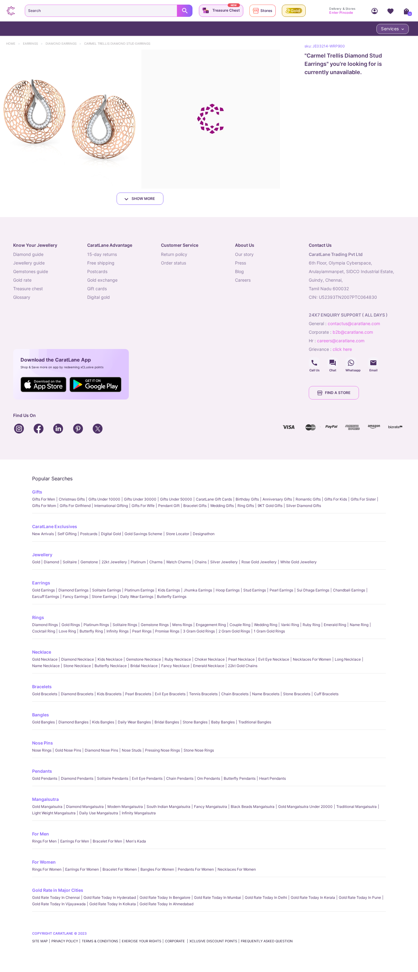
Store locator (177, 533)
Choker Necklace (210, 659)
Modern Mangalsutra (125, 806)
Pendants (42, 771)
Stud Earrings (254, 590)
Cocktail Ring (43, 631)
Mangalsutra (45, 799)
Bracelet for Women (120, 869)
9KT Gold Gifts (270, 505)
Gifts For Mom (44, 505)
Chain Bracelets (234, 694)
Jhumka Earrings (198, 590)
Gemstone (89, 562)
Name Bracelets (265, 694)
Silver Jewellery (224, 562)
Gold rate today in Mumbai (217, 897)
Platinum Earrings (139, 590)
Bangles (40, 714)
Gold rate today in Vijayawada (59, 904)
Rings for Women (47, 869)
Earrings (33, 43)
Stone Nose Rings (199, 750)
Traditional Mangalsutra (356, 806)
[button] (69, 119)
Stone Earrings (104, 596)
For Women (44, 862)
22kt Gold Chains (242, 665)
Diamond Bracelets (77, 694)
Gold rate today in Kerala (313, 897)
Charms (155, 562)
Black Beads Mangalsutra (252, 806)
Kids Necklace (110, 659)
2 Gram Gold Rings (234, 631)
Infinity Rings (117, 631)
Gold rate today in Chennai (56, 897)
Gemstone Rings (155, 624)
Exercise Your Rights (141, 941)
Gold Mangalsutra (47, 806)
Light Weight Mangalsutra (54, 813)
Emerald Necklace (208, 665)
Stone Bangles (195, 722)
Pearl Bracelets (138, 694)
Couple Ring (240, 624)
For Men (40, 833)
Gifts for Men (43, 499)
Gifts (37, 491)
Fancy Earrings (75, 596)
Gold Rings (71, 624)
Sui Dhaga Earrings (313, 590)
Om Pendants (208, 778)
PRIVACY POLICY (64, 941)
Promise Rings (167, 631)
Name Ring (359, 624)
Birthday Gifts (247, 499)
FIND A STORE (337, 392)
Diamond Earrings (64, 43)
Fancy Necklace (175, 665)
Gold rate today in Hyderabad (110, 897)
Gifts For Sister (363, 499)
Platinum (138, 562)
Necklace (41, 652)
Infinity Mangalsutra (139, 813)
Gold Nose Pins (68, 750)
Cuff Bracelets (326, 694)
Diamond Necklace (77, 659)
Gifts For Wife (143, 505)
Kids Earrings (169, 590)
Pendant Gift (169, 505)
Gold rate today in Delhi (266, 897)
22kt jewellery (114, 562)
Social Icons (314, 362)
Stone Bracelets (296, 694)
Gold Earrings (43, 590)
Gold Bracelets (44, 694)
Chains (201, 562)
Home (13, 43)
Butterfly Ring (91, 631)
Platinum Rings (96, 624)
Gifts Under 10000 (104, 499)
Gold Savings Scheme (143, 533)
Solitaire (70, 562)
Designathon (204, 533)
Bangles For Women (157, 869)
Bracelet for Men (107, 841)
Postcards (88, 533)
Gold (36, 562)
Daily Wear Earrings (136, 596)
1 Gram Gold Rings (269, 631)
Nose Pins (42, 742)
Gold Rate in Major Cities (57, 890)
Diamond (51, 562)
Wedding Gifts (222, 505)
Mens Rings (182, 624)
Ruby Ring (311, 624)
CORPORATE (175, 941)
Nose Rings (41, 750)
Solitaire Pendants (112, 778)
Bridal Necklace (144, 665)
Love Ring (67, 631)
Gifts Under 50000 (176, 499)
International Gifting (111, 505)
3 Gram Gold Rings (199, 631)
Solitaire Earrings (106, 590)
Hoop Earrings (228, 590)
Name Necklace (46, 665)
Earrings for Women (82, 869)
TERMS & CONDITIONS (100, 941)
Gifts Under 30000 (140, 499)
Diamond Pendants (77, 778)
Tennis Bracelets (203, 694)
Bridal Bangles (167, 722)
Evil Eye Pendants (147, 778)
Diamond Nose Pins (101, 750)
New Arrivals (43, 533)
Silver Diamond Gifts (303, 505)
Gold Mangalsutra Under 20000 (305, 806)
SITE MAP (40, 941)
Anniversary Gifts (277, 499)
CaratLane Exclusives (54, 526)
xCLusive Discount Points (213, 941)
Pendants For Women (196, 869)
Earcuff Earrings (45, 596)
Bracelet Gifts (195, 505)
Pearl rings (141, 631)
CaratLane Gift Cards (214, 499)
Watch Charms (178, 562)
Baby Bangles (223, 722)
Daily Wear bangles (134, 722)
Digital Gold (111, 533)
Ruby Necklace (178, 659)
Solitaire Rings (125, 624)
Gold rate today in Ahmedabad (166, 904)
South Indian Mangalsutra (168, 806)
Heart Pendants (272, 778)
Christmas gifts (72, 499)
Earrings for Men (74, 841)
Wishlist (390, 10)
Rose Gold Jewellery (259, 562)
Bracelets (42, 686)
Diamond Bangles (73, 722)
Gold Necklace (45, 659)
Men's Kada (136, 841)
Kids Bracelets (109, 694)
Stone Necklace (77, 665)
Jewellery (42, 554)
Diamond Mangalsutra (85, 806)
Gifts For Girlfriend (75, 505)
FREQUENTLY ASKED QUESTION (267, 941)
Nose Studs (131, 750)
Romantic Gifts (308, 499)
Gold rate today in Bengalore (165, 897)
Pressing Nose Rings (162, 750)
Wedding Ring (265, 624)
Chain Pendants (179, 778)
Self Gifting (67, 533)
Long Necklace (348, 659)
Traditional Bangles (254, 722)
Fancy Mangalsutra (210, 806)
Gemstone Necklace (143, 659)
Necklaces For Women (312, 659)
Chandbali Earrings (349, 590)
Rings (38, 617)
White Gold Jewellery (298, 562)
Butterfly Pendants (240, 778)
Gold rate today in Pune (360, 897)
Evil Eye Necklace (273, 659)
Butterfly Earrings (171, 596)
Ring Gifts (245, 505)
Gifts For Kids (335, 499)
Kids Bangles (103, 722)
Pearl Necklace (241, 659)
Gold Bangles (43, 722)
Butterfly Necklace (111, 665)
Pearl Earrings (281, 590)
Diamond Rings (45, 624)
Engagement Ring (211, 624)
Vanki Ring (290, 624)
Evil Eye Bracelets (170, 694)
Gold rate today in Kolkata (112, 904)
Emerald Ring (335, 624)
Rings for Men (44, 841)
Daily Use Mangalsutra (98, 813)
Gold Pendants (44, 778)
